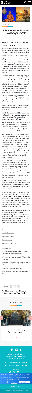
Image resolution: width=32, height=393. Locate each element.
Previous (1, 318)
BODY (7, 363)
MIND (12, 363)
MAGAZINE (24, 366)
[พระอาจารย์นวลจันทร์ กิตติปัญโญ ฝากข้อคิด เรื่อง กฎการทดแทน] (16, 325)
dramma (10, 291)
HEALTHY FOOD (9, 366)
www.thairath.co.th (8, 233)
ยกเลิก (14, 382)
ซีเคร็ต (10, 293)
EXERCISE (24, 363)
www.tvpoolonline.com (9, 243)
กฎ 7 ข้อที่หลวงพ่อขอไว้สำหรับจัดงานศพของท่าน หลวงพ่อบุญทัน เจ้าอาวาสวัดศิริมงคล (15, 253)
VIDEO (17, 366)
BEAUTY (17, 363)
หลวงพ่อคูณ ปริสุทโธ (19, 293)
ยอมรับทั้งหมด (24, 382)
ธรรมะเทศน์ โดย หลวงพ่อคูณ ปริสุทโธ (12, 268)
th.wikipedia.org (7, 240)
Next (30, 318)
